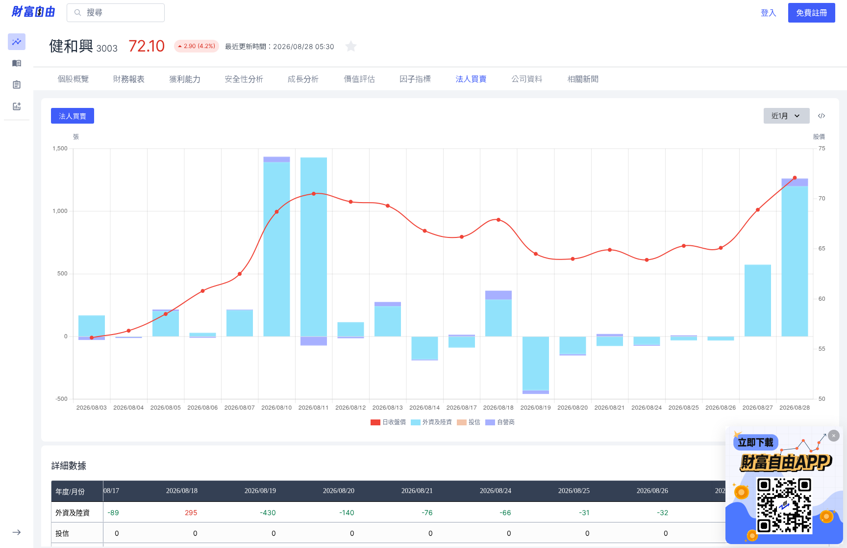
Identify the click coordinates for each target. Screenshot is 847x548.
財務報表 (129, 79)
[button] (16, 41)
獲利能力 (184, 79)
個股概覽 (73, 79)
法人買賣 (471, 79)
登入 (768, 13)
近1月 (780, 115)
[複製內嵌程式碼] (821, 116)
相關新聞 (582, 79)
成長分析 (303, 79)
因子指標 (415, 79)
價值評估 (359, 79)
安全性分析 (244, 79)
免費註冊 (811, 13)
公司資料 (527, 79)
